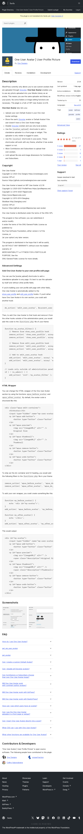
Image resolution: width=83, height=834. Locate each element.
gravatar (71, 114)
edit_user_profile (26, 294)
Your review (62, 165)
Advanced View (63, 125)
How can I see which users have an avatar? (19, 706)
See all (78, 165)
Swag (66, 790)
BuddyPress (8, 808)
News (4, 782)
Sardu (9, 818)
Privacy (5, 790)
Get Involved (68, 778)
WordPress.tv (49, 790)
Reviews (18, 73)
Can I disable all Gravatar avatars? (16, 669)
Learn (45, 778)
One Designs (22, 63)
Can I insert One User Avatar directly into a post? (21, 721)
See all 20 (77, 105)
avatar (71, 110)
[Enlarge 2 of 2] (50, 609)
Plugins (25, 786)
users (78, 119)
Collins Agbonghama (15, 762)
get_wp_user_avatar (10, 648)
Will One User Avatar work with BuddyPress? (20, 699)
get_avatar (6, 655)
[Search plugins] (25, 23)
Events (65, 782)
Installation (31, 73)
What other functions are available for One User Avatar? (24, 735)
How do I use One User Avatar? (14, 642)
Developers (47, 786)
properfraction (38, 757)
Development (45, 73)
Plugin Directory (8, 10)
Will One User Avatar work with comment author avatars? (14, 684)
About (4, 778)
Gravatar (23, 90)
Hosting (5, 786)
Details (7, 73)
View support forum (65, 191)
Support (78, 73)
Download (75, 61)
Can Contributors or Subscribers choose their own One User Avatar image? (18, 676)
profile (78, 114)
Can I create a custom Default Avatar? (17, 662)
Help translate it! (57, 16)
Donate (67, 786)
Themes (25, 782)
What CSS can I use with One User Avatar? (19, 728)
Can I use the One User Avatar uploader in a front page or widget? (16, 713)
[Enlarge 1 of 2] (24, 609)
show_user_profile (9, 294)
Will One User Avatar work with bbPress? (18, 692)
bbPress (77, 110)
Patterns (25, 790)
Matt (5, 800)
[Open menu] (79, 3)
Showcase (26, 778)
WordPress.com (9, 797)
